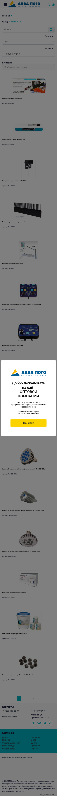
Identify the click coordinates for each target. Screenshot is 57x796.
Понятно (28, 423)
